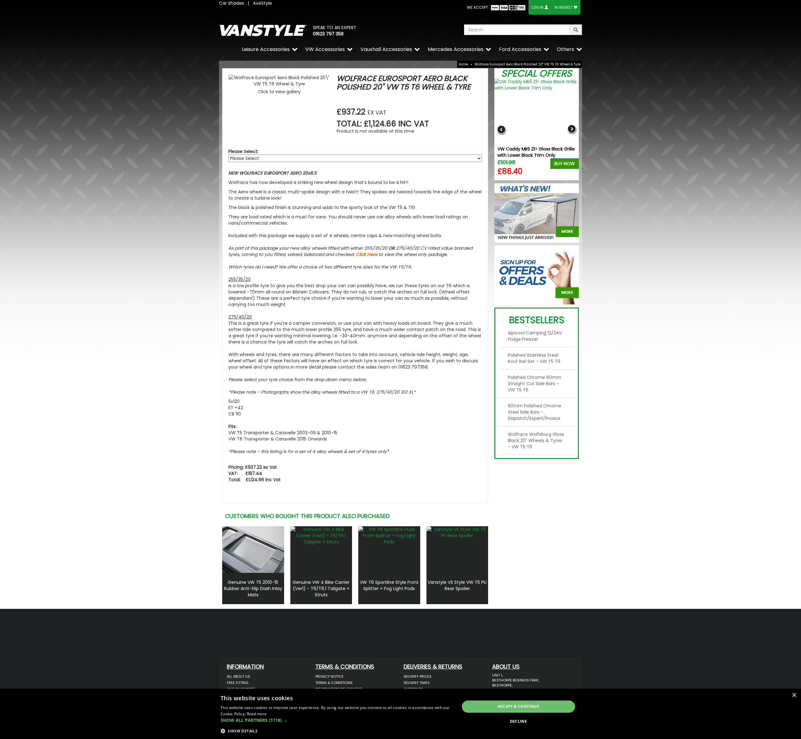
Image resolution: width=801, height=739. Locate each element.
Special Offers (536, 73)
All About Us (238, 676)
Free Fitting (237, 682)
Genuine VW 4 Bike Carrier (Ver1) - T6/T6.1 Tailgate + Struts (321, 588)
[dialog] (400, 714)
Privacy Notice (329, 676)
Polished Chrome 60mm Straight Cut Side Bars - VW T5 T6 (534, 383)
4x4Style (262, 3)
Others (565, 49)
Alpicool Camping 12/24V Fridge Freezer (535, 336)
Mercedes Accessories (455, 49)
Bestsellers (536, 320)
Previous (501, 129)
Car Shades (231, 3)
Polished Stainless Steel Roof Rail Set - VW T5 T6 (534, 358)
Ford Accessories (520, 49)
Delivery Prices (417, 676)
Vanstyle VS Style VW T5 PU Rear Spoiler (457, 585)
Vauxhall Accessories (386, 49)
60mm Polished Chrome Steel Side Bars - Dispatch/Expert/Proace (534, 412)
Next (571, 129)
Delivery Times (417, 682)
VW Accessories (325, 49)
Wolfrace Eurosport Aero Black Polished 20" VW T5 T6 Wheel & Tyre (527, 64)
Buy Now (564, 164)
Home (463, 64)
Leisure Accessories (266, 49)
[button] (336, 720)
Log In (537, 7)
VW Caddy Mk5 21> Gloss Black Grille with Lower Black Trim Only (536, 152)
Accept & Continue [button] (518, 706)
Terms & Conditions (334, 682)
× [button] (794, 695)
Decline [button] (518, 721)
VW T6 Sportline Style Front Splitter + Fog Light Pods (389, 585)
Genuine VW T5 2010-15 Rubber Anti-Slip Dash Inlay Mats (253, 588)
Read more (257, 713)
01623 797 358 (328, 34)
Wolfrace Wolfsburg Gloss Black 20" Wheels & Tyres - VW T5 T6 (536, 440)
